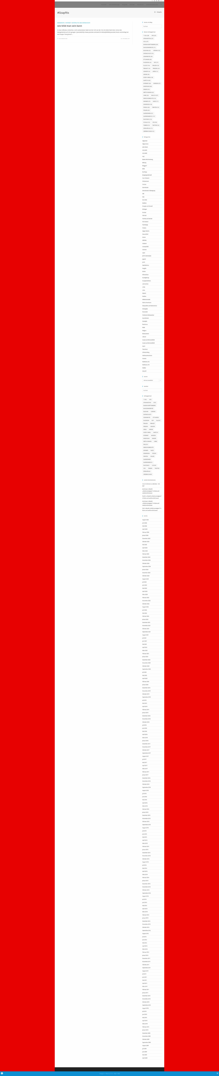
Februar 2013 (145, 915)
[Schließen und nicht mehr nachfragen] (217, 1073)
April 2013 (144, 908)
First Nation (145, 221)
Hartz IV (146, 80)
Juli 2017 (144, 759)
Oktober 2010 (145, 1002)
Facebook (147, 62)
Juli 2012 (144, 936)
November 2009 (146, 1036)
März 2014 (145, 874)
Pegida (146, 107)
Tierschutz (145, 349)
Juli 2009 (144, 1048)
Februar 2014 (145, 877)
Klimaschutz (145, 274)
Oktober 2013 (145, 890)
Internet (68, 23)
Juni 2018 (144, 728)
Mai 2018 (144, 731)
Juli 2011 (144, 974)
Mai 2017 (144, 762)
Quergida (144, 321)
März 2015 (145, 843)
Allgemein (144, 141)
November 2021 (146, 625)
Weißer (144, 368)
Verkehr (144, 358)
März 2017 (145, 768)
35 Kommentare (63, 38)
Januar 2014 (145, 880)
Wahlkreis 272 (145, 361)
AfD (154, 35)
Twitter (155, 125)
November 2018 (146, 719)
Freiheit (146, 68)
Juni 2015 (144, 834)
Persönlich (145, 312)
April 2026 (144, 529)
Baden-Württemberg (150, 44)
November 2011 (146, 961)
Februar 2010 (145, 1027)
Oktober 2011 (145, 964)
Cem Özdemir (145, 178)
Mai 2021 (144, 644)
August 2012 (145, 933)
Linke (146, 95)
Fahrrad (144, 215)
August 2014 (145, 862)
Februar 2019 (145, 709)
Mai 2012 (144, 943)
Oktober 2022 (145, 604)
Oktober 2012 (145, 927)
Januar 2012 (145, 955)
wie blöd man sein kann (69, 25)
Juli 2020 (144, 672)
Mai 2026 (144, 526)
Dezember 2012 (146, 921)
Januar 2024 (145, 569)
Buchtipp (144, 172)
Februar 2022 (145, 616)
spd (155, 122)
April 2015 (144, 840)
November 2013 (146, 887)
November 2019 (146, 691)
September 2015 (146, 824)
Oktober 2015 (145, 821)
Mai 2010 (144, 1017)
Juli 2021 (144, 638)
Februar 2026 (145, 532)
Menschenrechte (149, 98)
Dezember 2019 (146, 687)
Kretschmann (148, 92)
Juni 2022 (144, 610)
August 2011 (145, 971)
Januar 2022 (145, 619)
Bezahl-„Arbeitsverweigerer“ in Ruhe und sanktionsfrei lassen (150, 491)
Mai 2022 (144, 613)
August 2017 (145, 756)
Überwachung (148, 131)
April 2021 (144, 647)
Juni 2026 (144, 523)
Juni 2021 (144, 641)
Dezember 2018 (146, 716)
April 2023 (144, 591)
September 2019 (146, 697)
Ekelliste (144, 203)
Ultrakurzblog (145, 352)
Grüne (144, 237)
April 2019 (144, 706)
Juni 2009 (144, 1051)
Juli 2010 (144, 1011)
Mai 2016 (144, 799)
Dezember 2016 (146, 778)
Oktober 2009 (145, 1039)
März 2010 (145, 1023)
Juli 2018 (144, 725)
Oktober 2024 (145, 563)
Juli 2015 (144, 831)
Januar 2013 (145, 918)
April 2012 (144, 946)
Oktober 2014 (145, 859)
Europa (144, 212)
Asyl (145, 41)
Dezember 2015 (146, 815)
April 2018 (144, 734)
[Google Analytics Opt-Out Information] (2, 1073)
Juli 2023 (144, 582)
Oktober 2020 (145, 666)
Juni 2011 (144, 977)
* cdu (146, 35)
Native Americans (146, 302)
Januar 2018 (145, 740)
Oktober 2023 (145, 576)
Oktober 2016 (145, 784)
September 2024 (146, 566)
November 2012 (146, 924)
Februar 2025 (145, 554)
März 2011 (145, 986)
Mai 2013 (144, 905)
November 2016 (146, 781)
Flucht (146, 65)
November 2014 (146, 855)
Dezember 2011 (146, 958)
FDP (156, 62)
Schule (146, 122)
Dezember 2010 (146, 995)
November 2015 (146, 818)
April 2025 (144, 548)
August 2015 (145, 828)
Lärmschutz (145, 284)
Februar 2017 (145, 772)
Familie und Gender (147, 218)
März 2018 (145, 737)
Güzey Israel (148, 77)
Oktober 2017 (145, 750)
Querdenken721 (149, 116)
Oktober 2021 (145, 628)
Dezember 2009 (146, 1033)
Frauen (155, 65)
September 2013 (146, 893)
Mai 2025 (144, 544)
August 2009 (145, 1045)
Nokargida (147, 104)
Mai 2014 (144, 868)
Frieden (156, 68)
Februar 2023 (145, 597)
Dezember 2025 (146, 538)
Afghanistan (148, 38)
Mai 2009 (144, 1055)
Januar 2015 (145, 849)
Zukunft (144, 371)
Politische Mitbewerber (148, 315)
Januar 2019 (145, 712)
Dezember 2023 (146, 572)
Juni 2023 (144, 585)
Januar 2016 (145, 812)
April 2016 (144, 803)
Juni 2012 (144, 940)
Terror (146, 125)
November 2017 (146, 747)
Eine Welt (144, 200)
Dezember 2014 (146, 852)
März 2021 (145, 650)
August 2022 (145, 607)
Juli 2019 (144, 700)
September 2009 (146, 1042)
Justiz (143, 262)
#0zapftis (159, 12)
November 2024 (146, 560)
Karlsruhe (147, 86)
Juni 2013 (144, 902)
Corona (156, 50)
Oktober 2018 (145, 722)
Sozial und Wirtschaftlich (148, 340)
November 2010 (146, 999)
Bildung (147, 50)
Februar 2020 (145, 681)
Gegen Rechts (145, 231)
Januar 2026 (145, 535)
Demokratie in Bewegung (148, 190)
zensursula (148, 128)
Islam (143, 253)
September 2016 (146, 787)
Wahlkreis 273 (145, 365)
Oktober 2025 (145, 541)
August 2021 (145, 635)
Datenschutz (148, 53)
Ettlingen (147, 59)
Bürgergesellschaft (147, 175)
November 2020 (146, 663)
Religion (144, 330)
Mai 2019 (144, 703)
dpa (143, 197)
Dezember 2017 (146, 743)
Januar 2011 (145, 992)
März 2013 (145, 911)
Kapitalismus (145, 265)
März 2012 (145, 949)
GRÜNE (146, 74)
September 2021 (146, 632)
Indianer (144, 243)
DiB (143, 193)
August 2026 (145, 520)
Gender (146, 71)
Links (143, 290)
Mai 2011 (144, 980)
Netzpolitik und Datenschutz (81, 23)
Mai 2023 (144, 588)
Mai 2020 (144, 675)
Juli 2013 (144, 899)
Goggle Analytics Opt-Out (110, 1073)
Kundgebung (145, 277)
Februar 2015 (145, 846)
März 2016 (145, 806)
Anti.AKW (144, 150)
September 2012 (146, 930)
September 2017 (146, 753)
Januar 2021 (145, 656)
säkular (144, 336)
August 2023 (145, 579)
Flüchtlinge (145, 225)
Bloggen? (144, 165)
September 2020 (146, 669)
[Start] (154, 12)
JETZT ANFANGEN (146, 256)
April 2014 (144, 871)
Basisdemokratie (149, 47)
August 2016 (145, 790)
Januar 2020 (145, 684)
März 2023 (145, 594)
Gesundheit (145, 234)
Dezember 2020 (146, 660)
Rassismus (147, 119)
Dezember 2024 (146, 557)
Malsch (154, 95)
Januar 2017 (145, 775)
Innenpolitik (145, 246)
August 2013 (145, 896)
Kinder (146, 89)
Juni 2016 (144, 796)
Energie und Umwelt (147, 206)
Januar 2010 (145, 1030)
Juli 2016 (144, 793)
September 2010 (146, 1005)
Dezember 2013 (146, 884)
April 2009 (144, 1058)
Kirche (144, 271)
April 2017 (144, 765)
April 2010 (144, 1020)
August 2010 (145, 1008)
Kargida (156, 83)
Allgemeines (145, 144)
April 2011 (144, 983)
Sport (143, 346)
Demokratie (61, 23)
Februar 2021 (145, 653)
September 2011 (146, 967)
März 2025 (145, 551)
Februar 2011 (145, 989)
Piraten (155, 107)
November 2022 (146, 600)
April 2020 (144, 678)
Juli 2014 (144, 865)
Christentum (145, 181)
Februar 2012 (145, 952)
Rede (143, 327)
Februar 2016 (145, 809)
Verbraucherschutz (147, 355)
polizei (146, 110)
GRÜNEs (144, 240)
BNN (143, 169)
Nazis (155, 101)
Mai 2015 (144, 837)
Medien (144, 296)
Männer (146, 101)
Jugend (144, 259)
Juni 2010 (144, 1014)
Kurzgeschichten (146, 281)
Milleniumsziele (146, 299)
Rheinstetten (145, 333)
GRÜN (155, 71)
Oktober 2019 (145, 694)
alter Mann (145, 147)
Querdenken (148, 113)
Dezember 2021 (146, 622)
